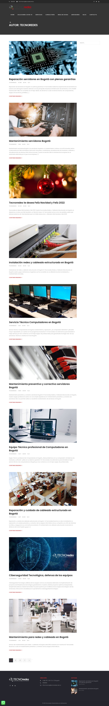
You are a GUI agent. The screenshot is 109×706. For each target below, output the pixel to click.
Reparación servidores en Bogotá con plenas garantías (42, 79)
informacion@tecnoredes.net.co (52, 685)
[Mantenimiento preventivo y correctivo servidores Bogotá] (43, 363)
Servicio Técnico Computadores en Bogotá (35, 322)
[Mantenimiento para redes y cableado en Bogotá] (43, 616)
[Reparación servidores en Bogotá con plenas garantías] (43, 58)
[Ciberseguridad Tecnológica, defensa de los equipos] (43, 554)
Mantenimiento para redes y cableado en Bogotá (38, 637)
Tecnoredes (12, 82)
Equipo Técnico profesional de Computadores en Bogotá (38, 448)
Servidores (75, 14)
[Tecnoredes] (20, 7)
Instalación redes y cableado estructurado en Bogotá (41, 262)
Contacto (93, 14)
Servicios (38, 14)
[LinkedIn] (99, 1)
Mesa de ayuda (63, 14)
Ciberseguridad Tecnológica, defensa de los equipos (41, 575)
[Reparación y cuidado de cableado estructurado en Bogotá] (43, 489)
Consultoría (50, 14)
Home (12, 14)
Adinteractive (63, 703)
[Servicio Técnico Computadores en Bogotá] (43, 301)
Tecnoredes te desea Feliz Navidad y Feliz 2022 (37, 202)
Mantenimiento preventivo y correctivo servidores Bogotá (39, 385)
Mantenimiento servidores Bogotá (29, 141)
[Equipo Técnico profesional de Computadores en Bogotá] (43, 426)
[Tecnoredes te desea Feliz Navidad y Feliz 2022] (43, 181)
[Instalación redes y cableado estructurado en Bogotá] (43, 241)
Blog (84, 14)
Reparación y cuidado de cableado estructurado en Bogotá (40, 512)
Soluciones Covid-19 (25, 14)
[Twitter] (96, 1)
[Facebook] (94, 1)
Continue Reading (15, 96)
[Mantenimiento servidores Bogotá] (43, 120)
